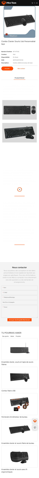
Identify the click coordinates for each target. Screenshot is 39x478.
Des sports (5, 336)
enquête (7, 68)
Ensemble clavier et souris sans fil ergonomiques (14, 470)
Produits (18, 336)
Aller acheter (21, 68)
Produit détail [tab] (19, 78)
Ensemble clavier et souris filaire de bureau (17, 443)
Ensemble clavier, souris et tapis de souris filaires (17, 363)
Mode (12, 336)
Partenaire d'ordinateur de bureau (14, 417)
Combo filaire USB (8, 391)
